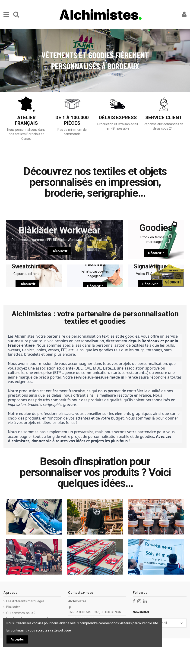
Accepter (17, 639)
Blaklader (13, 607)
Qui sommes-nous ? (20, 613)
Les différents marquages (25, 601)
